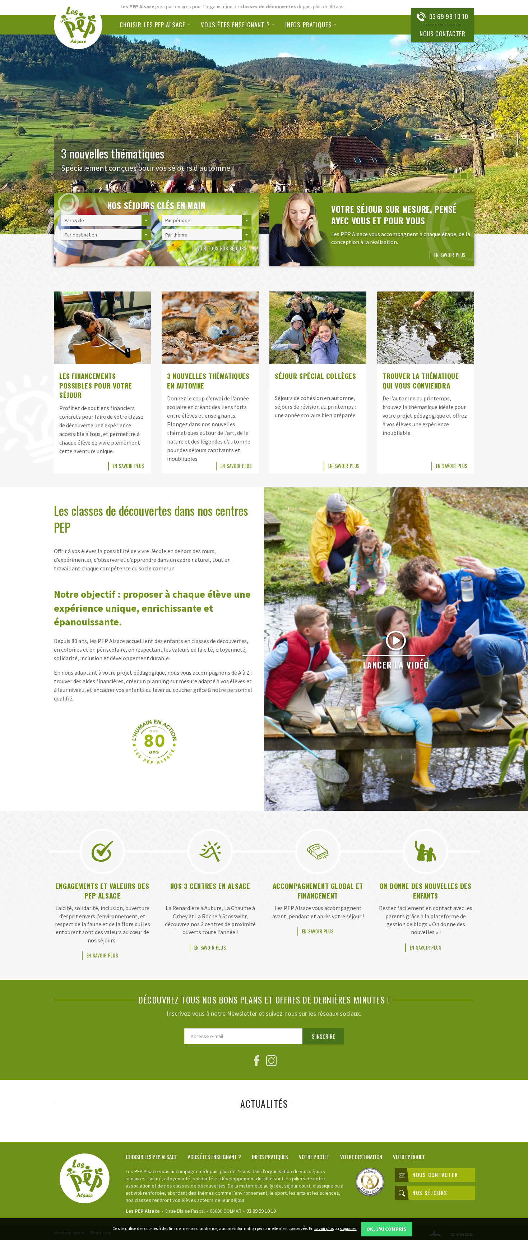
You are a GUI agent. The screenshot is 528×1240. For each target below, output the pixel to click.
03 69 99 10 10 (448, 16)
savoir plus (324, 1228)
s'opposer (348, 1228)
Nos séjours (430, 1193)
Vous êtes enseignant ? (235, 24)
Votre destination (361, 1156)
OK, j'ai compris (386, 1229)
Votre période (409, 1156)
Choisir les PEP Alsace (153, 24)
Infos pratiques (308, 24)
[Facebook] (256, 1062)
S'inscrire (323, 1036)
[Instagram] (271, 1062)
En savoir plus (450, 254)
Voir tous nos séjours (222, 248)
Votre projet (314, 1156)
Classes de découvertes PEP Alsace (78, 25)
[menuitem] (157, 25)
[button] (450, 176)
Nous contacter (442, 33)
